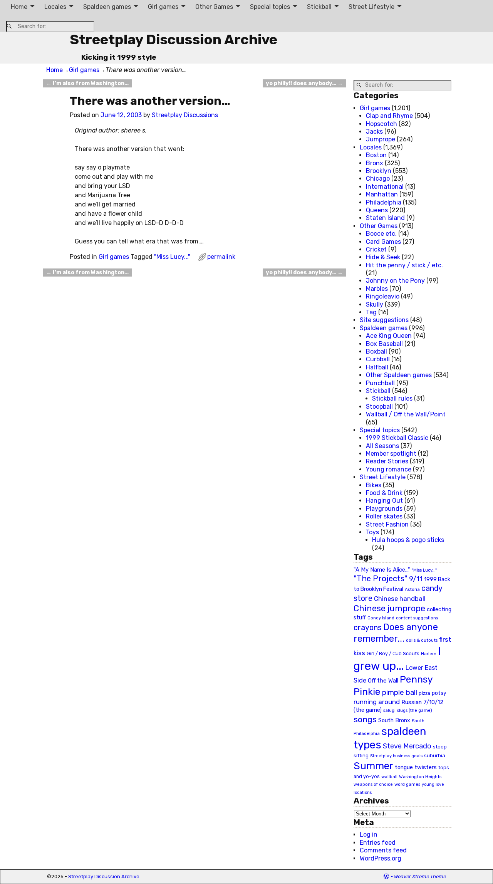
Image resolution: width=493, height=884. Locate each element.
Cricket (376, 249)
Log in (368, 834)
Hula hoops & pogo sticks (408, 539)
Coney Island (380, 618)
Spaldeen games (107, 6)
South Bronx (394, 720)
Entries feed (378, 842)
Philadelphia (383, 202)
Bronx (374, 163)
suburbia (434, 755)
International (385, 186)
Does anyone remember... (396, 633)
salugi (389, 710)
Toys (372, 532)
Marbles (377, 288)
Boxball (376, 351)
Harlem (428, 653)
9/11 (416, 579)
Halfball (377, 367)
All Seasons (382, 446)
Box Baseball (384, 343)
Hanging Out (384, 500)
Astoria (412, 589)
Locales (55, 6)
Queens (377, 210)
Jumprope (380, 139)
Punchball (380, 383)
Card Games (383, 241)
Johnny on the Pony (395, 280)
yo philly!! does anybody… (304, 83)
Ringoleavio (382, 296)
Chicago (378, 178)
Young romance (388, 469)
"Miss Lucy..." (172, 256)
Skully (374, 304)
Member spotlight (391, 453)
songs (365, 719)
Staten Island (385, 217)
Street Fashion (387, 524)
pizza (424, 693)
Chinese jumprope (389, 608)
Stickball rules (392, 398)
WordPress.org (380, 858)
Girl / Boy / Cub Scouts (393, 653)
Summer (373, 766)
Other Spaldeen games (399, 375)
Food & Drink (384, 493)
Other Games (214, 6)
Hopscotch (381, 123)
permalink (221, 256)
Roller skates (384, 516)
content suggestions (417, 618)
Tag (371, 312)
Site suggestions (384, 320)
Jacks (374, 131)
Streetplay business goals (396, 755)
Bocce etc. (381, 233)
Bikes (373, 485)
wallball (389, 776)
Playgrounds (384, 508)
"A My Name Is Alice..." (382, 569)
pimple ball (399, 692)
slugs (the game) (414, 710)
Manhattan (382, 194)
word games (407, 784)
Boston (376, 155)
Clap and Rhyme (389, 115)
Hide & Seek (383, 257)
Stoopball (379, 406)
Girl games (163, 6)
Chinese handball (400, 598)
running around (377, 702)
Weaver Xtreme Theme (420, 876)
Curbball (378, 359)
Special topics (270, 6)
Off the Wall (383, 680)
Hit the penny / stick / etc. (404, 265)
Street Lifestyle (371, 6)
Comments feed (383, 850)
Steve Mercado (407, 746)
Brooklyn (378, 170)
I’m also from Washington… (87, 83)
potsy (439, 693)
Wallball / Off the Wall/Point (406, 414)
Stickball (319, 6)
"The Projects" (380, 578)
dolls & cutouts (422, 640)
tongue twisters (416, 767)
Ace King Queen (389, 335)
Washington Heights (420, 776)
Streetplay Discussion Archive (173, 39)
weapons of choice (373, 784)
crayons (368, 627)
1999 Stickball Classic (397, 437)
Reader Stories (387, 461)
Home (19, 6)
